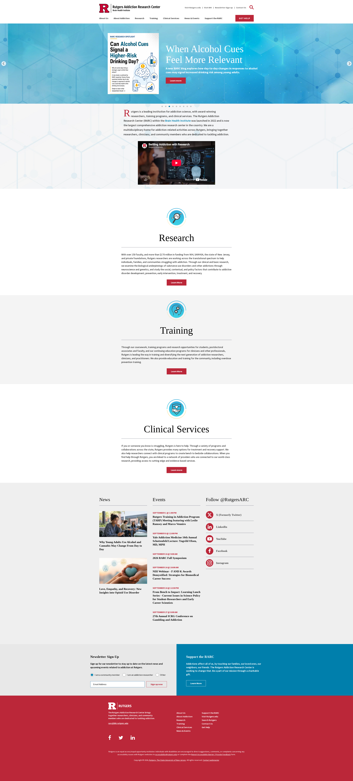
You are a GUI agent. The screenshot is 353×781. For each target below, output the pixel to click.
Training (153, 18)
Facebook (221, 550)
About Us (103, 18)
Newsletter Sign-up (224, 7)
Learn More (176, 282)
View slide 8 (187, 106)
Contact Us (241, 7)
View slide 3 (169, 106)
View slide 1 (162, 106)
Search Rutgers (209, 720)
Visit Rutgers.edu (193, 7)
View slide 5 (176, 106)
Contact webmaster (211, 760)
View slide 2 (165, 106)
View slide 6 (180, 106)
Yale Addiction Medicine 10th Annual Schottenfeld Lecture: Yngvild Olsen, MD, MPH (175, 541)
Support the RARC (213, 18)
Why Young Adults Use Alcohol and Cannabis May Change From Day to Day (120, 546)
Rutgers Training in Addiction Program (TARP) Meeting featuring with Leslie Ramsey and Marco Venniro (176, 520)
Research (139, 18)
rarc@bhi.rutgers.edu (118, 723)
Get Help (244, 18)
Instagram (222, 562)
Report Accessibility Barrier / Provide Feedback (211, 754)
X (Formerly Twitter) (228, 514)
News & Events (191, 18)
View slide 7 (183, 106)
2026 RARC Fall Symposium (170, 557)
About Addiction (122, 18)
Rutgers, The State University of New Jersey (167, 760)
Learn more (183, 86)
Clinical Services (171, 18)
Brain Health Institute (178, 120)
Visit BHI (208, 7)
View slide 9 (191, 106)
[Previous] (3, 63)
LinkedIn (221, 526)
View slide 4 (173, 106)
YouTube (221, 538)
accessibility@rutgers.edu (166, 754)
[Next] (349, 63)
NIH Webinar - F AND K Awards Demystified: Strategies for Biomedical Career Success (176, 575)
